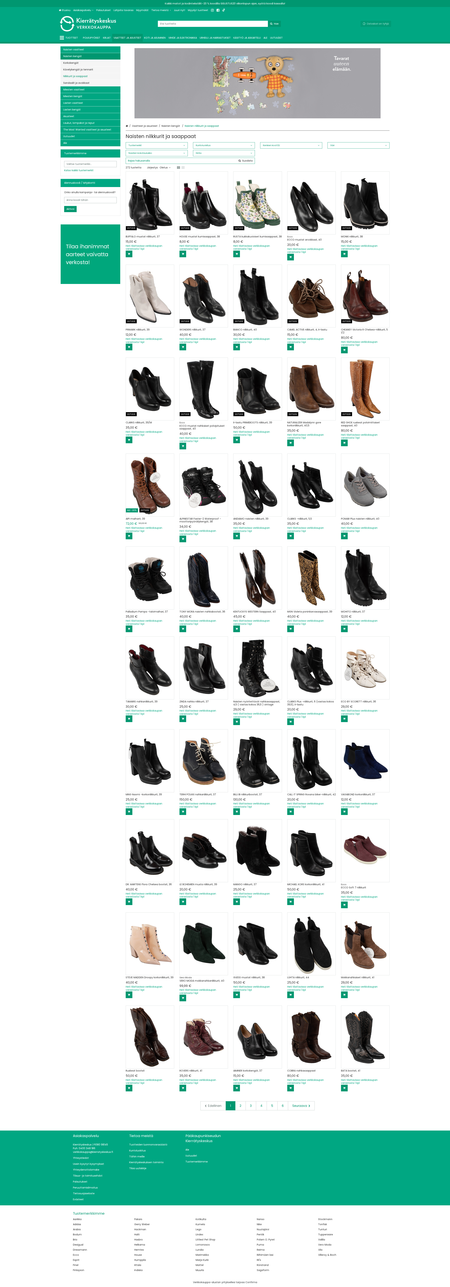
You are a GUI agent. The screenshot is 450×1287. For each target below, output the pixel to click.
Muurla (200, 1270)
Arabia (77, 1229)
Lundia (200, 1250)
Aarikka (77, 1219)
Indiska (138, 1270)
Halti (137, 1234)
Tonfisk (322, 1224)
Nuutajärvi (263, 1229)
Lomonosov (203, 1244)
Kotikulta (201, 1219)
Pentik (260, 1234)
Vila (320, 1250)
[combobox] (219, 24)
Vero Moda (324, 1244)
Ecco (76, 1255)
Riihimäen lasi (265, 1255)
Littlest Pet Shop (205, 1239)
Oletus (164, 167)
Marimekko (202, 1255)
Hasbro (138, 1239)
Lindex (199, 1234)
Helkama (139, 1244)
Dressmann (80, 1250)
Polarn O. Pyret (266, 1239)
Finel (75, 1265)
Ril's (259, 1260)
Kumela (200, 1224)
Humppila (140, 1260)
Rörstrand (263, 1265)
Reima (261, 1250)
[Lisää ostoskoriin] (129, 254)
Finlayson (78, 1270)
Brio (75, 1239)
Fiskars (138, 1219)
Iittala (137, 1265)
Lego (198, 1229)
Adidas (77, 1224)
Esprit (76, 1260)
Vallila (321, 1239)
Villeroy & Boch (327, 1255)
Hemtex (139, 1250)
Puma (260, 1244)
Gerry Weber (142, 1224)
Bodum (77, 1234)
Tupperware (325, 1234)
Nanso (260, 1219)
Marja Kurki (202, 1260)
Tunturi (322, 1229)
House (138, 1255)
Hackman (140, 1229)
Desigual (78, 1244)
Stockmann (325, 1219)
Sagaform (263, 1270)
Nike (259, 1224)
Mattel (200, 1265)
